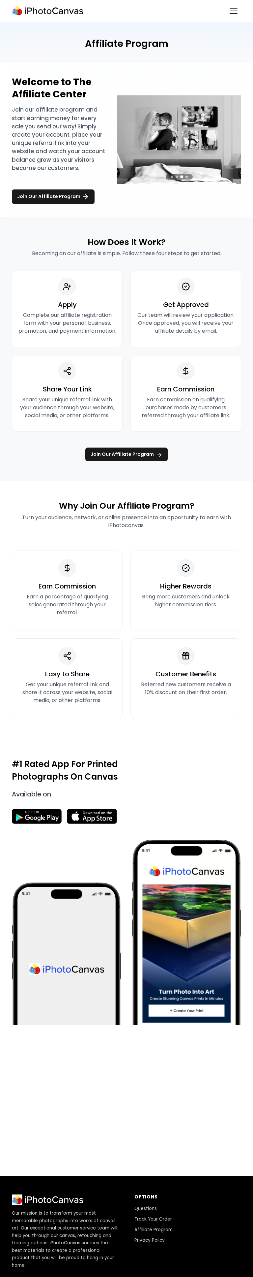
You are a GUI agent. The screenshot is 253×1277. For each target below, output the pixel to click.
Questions (145, 1208)
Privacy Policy (149, 1240)
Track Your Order (153, 1219)
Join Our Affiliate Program (49, 196)
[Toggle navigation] (233, 11)
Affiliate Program (153, 1230)
